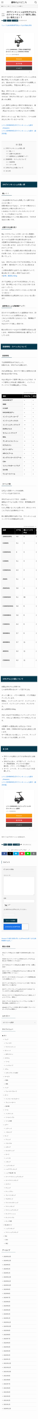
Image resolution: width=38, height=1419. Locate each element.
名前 (5, 898)
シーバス (8, 1158)
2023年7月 (7, 1297)
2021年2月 (7, 1400)
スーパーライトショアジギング (14, 1176)
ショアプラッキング (11, 1169)
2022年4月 (7, 1347)
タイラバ (8, 1184)
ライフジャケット (11, 1047)
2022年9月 (7, 1330)
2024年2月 (7, 1269)
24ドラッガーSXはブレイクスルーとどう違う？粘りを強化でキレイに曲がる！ (19, 984)
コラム (6, 1069)
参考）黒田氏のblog (10, 276)
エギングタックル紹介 (12, 1073)
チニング (8, 1188)
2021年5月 (7, 1392)
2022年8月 (7, 1334)
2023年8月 (7, 1293)
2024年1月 (7, 1273)
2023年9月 (7, 1289)
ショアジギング (10, 1165)
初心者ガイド (8, 1225)
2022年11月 (7, 1322)
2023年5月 (7, 1306)
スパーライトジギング (12, 1180)
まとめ (8, 171)
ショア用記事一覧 (11, 1173)
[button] (4, 853)
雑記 (7, 1243)
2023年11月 (7, 1281)
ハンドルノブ (9, 1065)
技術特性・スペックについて (16, 159)
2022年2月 (7, 1355)
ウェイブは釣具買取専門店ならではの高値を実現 (17, 25)
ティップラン (9, 1191)
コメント (7, 875)
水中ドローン (9, 1054)
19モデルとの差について (14, 168)
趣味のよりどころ (19, 2)
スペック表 (12, 164)
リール (9, 20)
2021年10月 (7, 1371)
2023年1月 (7, 1318)
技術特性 (12, 162)
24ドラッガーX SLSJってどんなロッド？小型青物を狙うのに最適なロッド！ (19, 978)
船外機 (7, 1106)
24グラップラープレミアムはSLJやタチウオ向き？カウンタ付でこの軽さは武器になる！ (18, 990)
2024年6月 (7, 1264)
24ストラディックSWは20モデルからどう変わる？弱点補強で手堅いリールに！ (18, 972)
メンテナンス (9, 1113)
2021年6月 (7, 1388)
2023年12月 (7, 1277)
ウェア (6, 1039)
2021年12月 (7, 1363)
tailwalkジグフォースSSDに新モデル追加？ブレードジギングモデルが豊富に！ (18, 1008)
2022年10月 (7, 1326)
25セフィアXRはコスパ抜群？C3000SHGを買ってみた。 (18, 953)
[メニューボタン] (2, 2)
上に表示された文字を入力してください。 (16, 909)
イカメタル (9, 1143)
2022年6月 (7, 1343)
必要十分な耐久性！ (15, 154)
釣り (5, 20)
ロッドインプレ (10, 1217)
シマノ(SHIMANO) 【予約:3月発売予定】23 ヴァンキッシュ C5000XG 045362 (18, 50)
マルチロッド (9, 1199)
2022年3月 (7, 1351)
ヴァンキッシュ (27, 844)
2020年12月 (7, 1408)
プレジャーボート (11, 1102)
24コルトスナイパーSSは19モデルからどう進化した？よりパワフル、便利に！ (19, 996)
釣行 (7, 1239)
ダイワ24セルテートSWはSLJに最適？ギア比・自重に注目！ (19, 966)
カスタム (7, 1058)
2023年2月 (7, 1314)
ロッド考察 (9, 1221)
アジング (8, 1139)
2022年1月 (7, 1359)
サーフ (7, 1154)
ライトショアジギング (12, 1210)
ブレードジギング (11, 1195)
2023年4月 (7, 1310)
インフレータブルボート (12, 1099)
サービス (7, 1076)
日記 (6, 1236)
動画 (7, 1080)
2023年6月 (7, 1301)
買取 (7, 1084)
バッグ (6, 1087)
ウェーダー (9, 1043)
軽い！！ (12, 151)
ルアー (6, 1124)
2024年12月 (7, 1260)
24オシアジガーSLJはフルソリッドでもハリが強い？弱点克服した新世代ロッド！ (18, 1002)
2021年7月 (7, 1384)
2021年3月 (7, 1396)
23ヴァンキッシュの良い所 (15, 148)
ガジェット (8, 1050)
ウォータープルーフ (11, 1091)
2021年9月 (7, 1376)
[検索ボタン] (35, 2)
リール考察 (15, 20)
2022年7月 (7, 1338)
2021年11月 (7, 1367)
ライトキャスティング (12, 1202)
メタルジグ (9, 1132)
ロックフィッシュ (11, 1214)
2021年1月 (7, 1404)
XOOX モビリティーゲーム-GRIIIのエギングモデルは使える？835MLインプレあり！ (18, 960)
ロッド (6, 1136)
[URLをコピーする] (33, 853)
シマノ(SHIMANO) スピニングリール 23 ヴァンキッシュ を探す (18, 807)
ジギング (8, 1162)
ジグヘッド (9, 1128)
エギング (8, 1147)
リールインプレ (10, 1117)
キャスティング (10, 1150)
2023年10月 (7, 1285)
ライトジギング (10, 1206)
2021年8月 (7, 1380)
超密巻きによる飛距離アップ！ (19, 156)
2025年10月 (7, 1256)
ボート (6, 1095)
